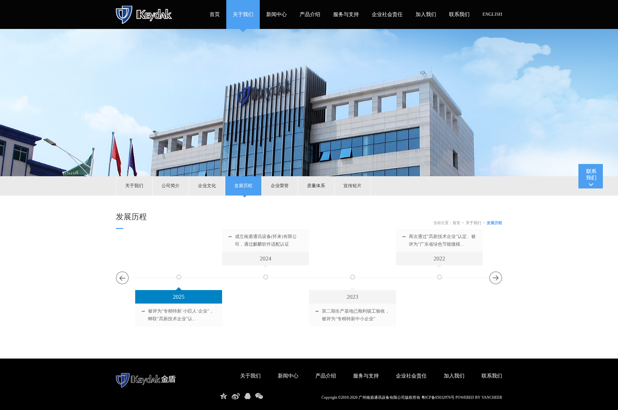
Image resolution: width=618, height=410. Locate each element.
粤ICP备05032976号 (437, 397)
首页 (215, 14)
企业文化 (207, 185)
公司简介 (171, 185)
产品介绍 (310, 14)
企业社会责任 (387, 14)
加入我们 (426, 14)
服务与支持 (346, 14)
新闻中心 (276, 14)
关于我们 (243, 14)
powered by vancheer (478, 397)
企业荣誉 (280, 185)
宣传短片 (352, 185)
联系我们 (459, 14)
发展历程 (243, 185)
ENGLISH (492, 14)
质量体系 (316, 185)
